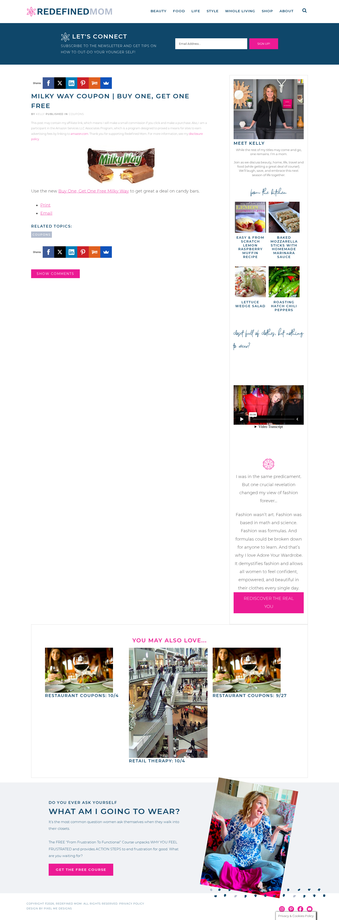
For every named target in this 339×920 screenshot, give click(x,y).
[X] (60, 83)
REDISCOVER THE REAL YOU (269, 602)
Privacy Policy (131, 903)
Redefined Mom (69, 11)
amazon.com (79, 133)
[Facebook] (48, 83)
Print (45, 205)
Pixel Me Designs (58, 908)
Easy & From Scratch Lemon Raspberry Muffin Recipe (250, 247)
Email (46, 213)
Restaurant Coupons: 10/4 (82, 695)
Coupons (76, 114)
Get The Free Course (81, 869)
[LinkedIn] (71, 83)
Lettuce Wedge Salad (250, 304)
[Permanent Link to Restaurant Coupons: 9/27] (247, 690)
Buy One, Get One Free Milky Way (93, 191)
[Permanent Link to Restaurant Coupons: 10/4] (79, 690)
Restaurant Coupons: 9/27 (250, 695)
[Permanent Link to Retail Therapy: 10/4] (168, 755)
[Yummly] (94, 83)
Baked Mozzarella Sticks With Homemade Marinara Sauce (284, 247)
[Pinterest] (83, 83)
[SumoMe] (106, 83)
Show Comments (55, 274)
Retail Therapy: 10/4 (157, 761)
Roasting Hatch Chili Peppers (284, 306)
